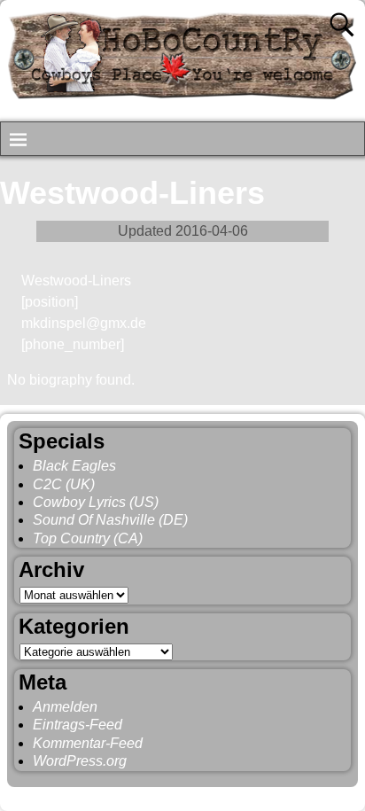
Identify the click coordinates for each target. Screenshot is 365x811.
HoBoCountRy (99, 795)
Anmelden (65, 706)
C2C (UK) (64, 484)
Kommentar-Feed (88, 743)
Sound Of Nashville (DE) (110, 519)
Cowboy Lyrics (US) (96, 502)
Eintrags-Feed (77, 724)
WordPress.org (80, 760)
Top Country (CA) (88, 538)
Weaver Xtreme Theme (287, 795)
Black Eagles (74, 465)
